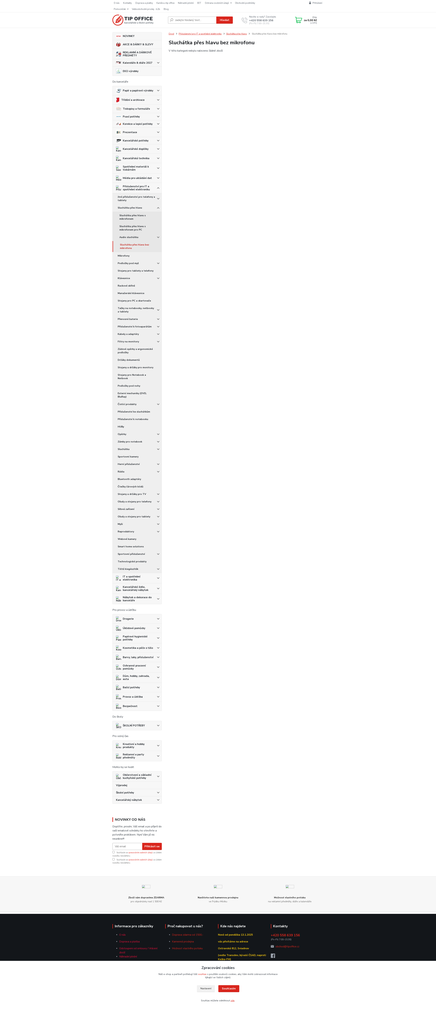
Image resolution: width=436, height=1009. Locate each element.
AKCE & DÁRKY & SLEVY (138, 44)
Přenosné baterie (128, 319)
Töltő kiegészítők (128, 569)
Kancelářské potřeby (136, 140)
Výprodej (121, 785)
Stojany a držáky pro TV (132, 494)
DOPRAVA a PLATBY (144, 3)
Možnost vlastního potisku (187, 948)
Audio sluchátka (128, 237)
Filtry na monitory (128, 341)
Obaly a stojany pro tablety (134, 516)
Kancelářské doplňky (136, 149)
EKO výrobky (130, 71)
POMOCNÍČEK (120, 9)
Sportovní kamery (128, 456)
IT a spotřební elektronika (131, 578)
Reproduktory (126, 531)
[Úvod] (138, 20)
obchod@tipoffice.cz (287, 946)
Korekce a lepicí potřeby (138, 124)
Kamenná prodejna (183, 941)
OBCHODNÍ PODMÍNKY (245, 3)
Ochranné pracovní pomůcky (134, 667)
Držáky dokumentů (129, 360)
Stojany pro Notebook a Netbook (132, 376)
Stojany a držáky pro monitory (135, 367)
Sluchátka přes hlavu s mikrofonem (132, 217)
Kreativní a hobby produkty (134, 745)
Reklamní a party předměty (133, 756)
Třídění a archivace (133, 100)
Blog (166, 9)
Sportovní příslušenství (131, 554)
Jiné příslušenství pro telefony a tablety (136, 198)
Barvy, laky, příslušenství (138, 657)
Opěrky (122, 434)
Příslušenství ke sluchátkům (134, 411)
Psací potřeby (131, 116)
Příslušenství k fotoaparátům (135, 326)
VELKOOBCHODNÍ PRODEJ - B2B (146, 9)
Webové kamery (127, 539)
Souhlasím (229, 988)
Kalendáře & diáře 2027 (137, 63)
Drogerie (128, 619)
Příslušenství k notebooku (133, 419)
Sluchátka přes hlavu (130, 207)
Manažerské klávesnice (131, 293)
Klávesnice (124, 278)
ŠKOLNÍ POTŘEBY (134, 725)
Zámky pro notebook (130, 441)
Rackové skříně (126, 285)
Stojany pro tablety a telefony (135, 270)
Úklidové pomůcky (134, 628)
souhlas (202, 974)
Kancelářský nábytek (129, 800)
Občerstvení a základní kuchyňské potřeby (137, 776)
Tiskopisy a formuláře (136, 108)
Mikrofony (123, 255)
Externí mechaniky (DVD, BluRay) (132, 395)
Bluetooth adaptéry (129, 479)
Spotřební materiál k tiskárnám (136, 168)
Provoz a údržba (133, 696)
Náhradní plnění (128, 956)
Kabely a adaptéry (128, 334)
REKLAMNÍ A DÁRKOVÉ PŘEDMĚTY (137, 54)
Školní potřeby (125, 792)
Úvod (171, 33)
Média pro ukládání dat (137, 178)
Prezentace (130, 132)
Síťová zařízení (126, 509)
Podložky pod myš (128, 263)
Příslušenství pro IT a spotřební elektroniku (136, 188)
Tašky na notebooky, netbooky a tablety (136, 310)
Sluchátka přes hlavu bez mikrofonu (134, 246)
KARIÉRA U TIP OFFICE (165, 3)
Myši (120, 524)
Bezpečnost (130, 706)
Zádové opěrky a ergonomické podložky (135, 350)
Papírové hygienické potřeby (135, 638)
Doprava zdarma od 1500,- (187, 934)
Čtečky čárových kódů (130, 486)
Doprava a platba (129, 941)
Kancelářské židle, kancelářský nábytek (135, 588)
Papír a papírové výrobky (138, 90)
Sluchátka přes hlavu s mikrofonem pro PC (132, 228)
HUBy (121, 426)
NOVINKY (129, 36)
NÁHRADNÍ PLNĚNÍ (186, 3)
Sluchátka (123, 449)
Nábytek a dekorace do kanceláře (137, 599)
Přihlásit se (152, 846)
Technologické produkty (132, 561)
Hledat (224, 20)
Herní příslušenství (129, 464)
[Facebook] (274, 956)
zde (233, 1000)
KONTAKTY (127, 3)
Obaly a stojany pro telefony (134, 501)
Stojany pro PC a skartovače (134, 300)
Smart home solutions (131, 546)
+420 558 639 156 (261, 20)
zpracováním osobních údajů (140, 852)
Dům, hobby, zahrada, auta (136, 677)
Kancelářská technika (136, 158)
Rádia (121, 471)
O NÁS (117, 3)
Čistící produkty (127, 404)
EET (199, 3)
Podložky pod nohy (129, 385)
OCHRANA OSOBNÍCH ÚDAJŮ (217, 3)
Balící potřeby (131, 687)
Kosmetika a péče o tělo (138, 648)
